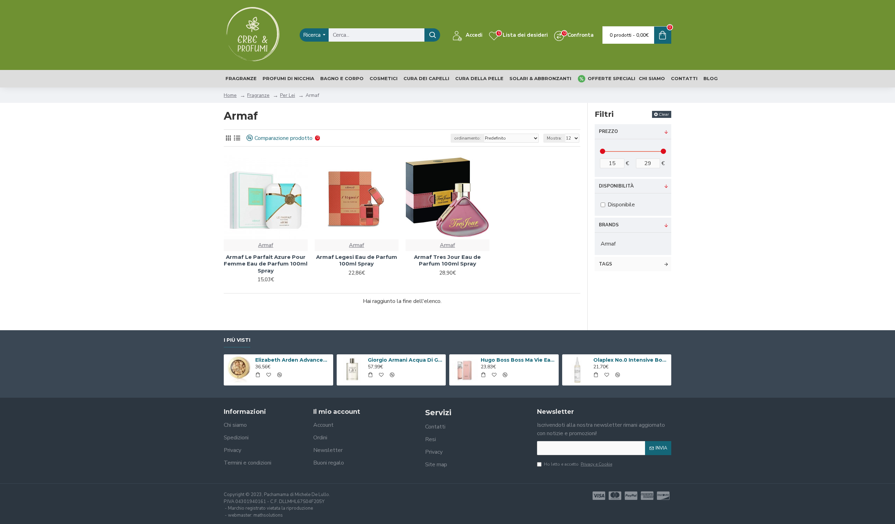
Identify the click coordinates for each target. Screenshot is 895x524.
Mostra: (554, 138)
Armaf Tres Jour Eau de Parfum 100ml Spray (447, 260)
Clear (664, 114)
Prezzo (608, 131)
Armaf (265, 245)
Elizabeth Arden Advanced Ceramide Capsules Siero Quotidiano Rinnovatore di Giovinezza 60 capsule (293, 360)
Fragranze (258, 95)
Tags (605, 264)
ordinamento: (467, 138)
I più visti (237, 340)
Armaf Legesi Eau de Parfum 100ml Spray (356, 260)
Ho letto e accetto (578, 464)
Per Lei (287, 95)
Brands (609, 225)
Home (230, 95)
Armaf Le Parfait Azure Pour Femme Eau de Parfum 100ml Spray (265, 264)
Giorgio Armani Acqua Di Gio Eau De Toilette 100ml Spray (405, 360)
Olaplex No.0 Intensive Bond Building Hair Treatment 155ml (631, 360)
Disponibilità (616, 186)
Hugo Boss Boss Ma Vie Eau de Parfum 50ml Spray (518, 360)
